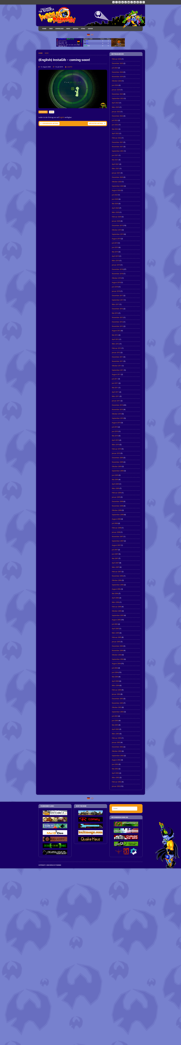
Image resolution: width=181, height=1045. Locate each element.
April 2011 (115, 392)
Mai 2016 (115, 313)
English (61, 117)
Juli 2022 (115, 120)
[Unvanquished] (90, 827)
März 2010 (115, 445)
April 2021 (115, 164)
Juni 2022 (115, 125)
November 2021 (117, 147)
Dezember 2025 (117, 63)
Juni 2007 (115, 554)
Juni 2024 (115, 85)
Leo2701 (69, 67)
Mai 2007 (115, 558)
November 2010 (117, 409)
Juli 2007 (115, 550)
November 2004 (117, 650)
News (68, 28)
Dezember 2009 (117, 458)
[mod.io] (137, 2)
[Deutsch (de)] (88, 34)
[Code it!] (55, 827)
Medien (75, 28)
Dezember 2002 (117, 747)
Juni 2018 (115, 287)
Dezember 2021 (117, 142)
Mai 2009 (115, 479)
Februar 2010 (116, 449)
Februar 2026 (116, 59)
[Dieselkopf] (55, 840)
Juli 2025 (115, 68)
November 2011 (117, 361)
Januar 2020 (116, 221)
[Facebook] (116, 2)
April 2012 (115, 339)
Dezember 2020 (117, 177)
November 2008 (117, 506)
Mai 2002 (115, 769)
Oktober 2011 (117, 366)
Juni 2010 (115, 431)
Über (51, 28)
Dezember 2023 (117, 94)
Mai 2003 (115, 725)
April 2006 (115, 598)
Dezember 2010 (117, 405)
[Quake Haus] (90, 840)
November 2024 (117, 77)
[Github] (143, 2)
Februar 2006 (116, 607)
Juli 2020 (115, 195)
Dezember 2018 (117, 269)
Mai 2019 (115, 252)
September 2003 (118, 712)
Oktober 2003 (117, 707)
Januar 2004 (116, 694)
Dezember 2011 (117, 357)
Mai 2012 (115, 335)
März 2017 (115, 304)
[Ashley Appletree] (55, 820)
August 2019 (116, 239)
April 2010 (115, 440)
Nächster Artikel (96, 123)
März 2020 (115, 212)
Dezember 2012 (117, 322)
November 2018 (117, 274)
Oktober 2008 (117, 510)
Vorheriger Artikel (50, 123)
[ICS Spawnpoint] (126, 825)
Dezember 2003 (117, 699)
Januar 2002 (116, 786)
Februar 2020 (116, 217)
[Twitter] (122, 2)
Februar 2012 (116, 348)
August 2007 (116, 545)
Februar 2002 (116, 782)
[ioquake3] (118, 853)
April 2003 (115, 729)
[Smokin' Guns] (90, 814)
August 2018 (116, 282)
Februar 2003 (116, 738)
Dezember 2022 (117, 116)
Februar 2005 (116, 637)
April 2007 (115, 563)
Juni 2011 (115, 383)
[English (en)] (92, 34)
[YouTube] (128, 2)
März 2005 (115, 633)
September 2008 (118, 515)
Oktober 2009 (117, 466)
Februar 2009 (116, 493)
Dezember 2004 (117, 646)
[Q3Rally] (90, 820)
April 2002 (115, 773)
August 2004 (116, 664)
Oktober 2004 (117, 655)
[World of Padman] (90, 15)
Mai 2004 (115, 677)
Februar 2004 (116, 690)
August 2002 (116, 760)
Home (44, 28)
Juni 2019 (115, 247)
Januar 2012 (116, 352)
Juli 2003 (115, 716)
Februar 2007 (116, 572)
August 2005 (116, 620)
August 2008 (116, 519)
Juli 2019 (115, 243)
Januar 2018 (116, 291)
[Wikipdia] (140, 2)
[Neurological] (55, 853)
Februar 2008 (116, 528)
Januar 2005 (116, 642)
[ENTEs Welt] (55, 814)
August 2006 (116, 589)
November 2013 (117, 317)
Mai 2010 (115, 436)
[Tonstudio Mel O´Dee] (55, 834)
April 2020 (115, 208)
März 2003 (115, 734)
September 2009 (118, 471)
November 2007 (117, 536)
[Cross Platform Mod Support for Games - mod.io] (133, 853)
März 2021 (115, 168)
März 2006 (115, 602)
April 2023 (115, 103)
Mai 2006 (115, 593)
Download (59, 28)
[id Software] (126, 853)
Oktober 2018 (117, 278)
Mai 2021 (115, 160)
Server (90, 28)
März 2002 (115, 777)
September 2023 (118, 98)
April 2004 (115, 681)
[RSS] (113, 2)
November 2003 (117, 703)
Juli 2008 (115, 523)
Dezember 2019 (117, 225)
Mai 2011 (115, 388)
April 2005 (115, 629)
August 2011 (116, 374)
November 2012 (117, 326)
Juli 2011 (115, 379)
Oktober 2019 (117, 230)
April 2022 (115, 133)
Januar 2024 (116, 90)
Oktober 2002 (117, 751)
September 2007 (118, 541)
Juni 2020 (115, 199)
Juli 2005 (115, 624)
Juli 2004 (115, 668)
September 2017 (118, 300)
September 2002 (118, 756)
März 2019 (115, 261)
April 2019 (115, 256)
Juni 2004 (115, 672)
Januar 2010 (116, 453)
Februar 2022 (116, 138)
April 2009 (115, 484)
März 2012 (115, 344)
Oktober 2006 (117, 580)
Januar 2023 (116, 112)
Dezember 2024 (117, 72)
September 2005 (118, 615)
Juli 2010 (115, 427)
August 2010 (116, 423)
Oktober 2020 (117, 182)
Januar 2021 (116, 173)
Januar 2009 (116, 497)
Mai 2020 (115, 204)
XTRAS (83, 28)
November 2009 (117, 462)
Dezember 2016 (117, 309)
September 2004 (118, 659)
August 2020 (116, 190)
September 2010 (118, 418)
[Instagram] (119, 2)
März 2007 (115, 567)
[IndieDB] (134, 2)
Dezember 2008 (117, 501)
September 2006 (118, 585)
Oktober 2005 (117, 611)
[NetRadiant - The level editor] (126, 832)
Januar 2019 (116, 265)
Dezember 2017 (117, 295)
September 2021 (118, 151)
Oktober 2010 (117, 414)
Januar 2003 (116, 742)
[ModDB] (131, 2)
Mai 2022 (115, 129)
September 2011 (118, 370)
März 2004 (115, 685)
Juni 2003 (115, 720)
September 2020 (118, 186)
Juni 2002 (115, 764)
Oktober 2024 (117, 81)
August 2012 (116, 331)
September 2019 (118, 234)
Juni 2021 (115, 155)
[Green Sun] (55, 847)
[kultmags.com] (90, 834)
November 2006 (117, 576)
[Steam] (125, 2)
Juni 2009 (115, 475)
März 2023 (115, 107)
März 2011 (115, 396)
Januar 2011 (116, 401)
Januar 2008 (116, 532)
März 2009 (115, 488)
